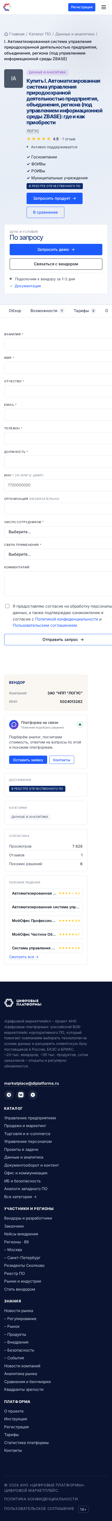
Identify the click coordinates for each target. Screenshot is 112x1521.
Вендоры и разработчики (28, 1218)
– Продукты (15, 1334)
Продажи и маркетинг (25, 1125)
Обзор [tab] (15, 310)
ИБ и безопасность (22, 1180)
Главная (16, 34)
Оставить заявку (28, 760)
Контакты (61, 760)
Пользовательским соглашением (45, 625)
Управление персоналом (28, 1141)
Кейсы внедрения (21, 1233)
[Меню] (103, 7)
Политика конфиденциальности (41, 1499)
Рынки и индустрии (22, 1281)
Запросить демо (56, 249)
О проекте (14, 1411)
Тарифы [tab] (84, 310)
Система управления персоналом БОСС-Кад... (34, 948)
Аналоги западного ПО (25, 1188)
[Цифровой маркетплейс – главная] (7, 7)
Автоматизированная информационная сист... (34, 893)
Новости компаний (22, 1365)
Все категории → (20, 1196)
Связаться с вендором (56, 263)
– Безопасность (19, 1350)
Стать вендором (19, 1289)
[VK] (21, 1094)
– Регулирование (20, 1318)
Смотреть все (24, 956)
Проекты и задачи (21, 1149)
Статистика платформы (26, 1442)
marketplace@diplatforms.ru (31, 1083)
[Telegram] (9, 1094)
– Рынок (12, 1326)
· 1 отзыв (67, 139)
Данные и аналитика (74, 34)
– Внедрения (16, 1342)
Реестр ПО (14, 1273)
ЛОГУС (33, 131)
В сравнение (45, 212)
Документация (28, 286)
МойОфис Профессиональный (34, 920)
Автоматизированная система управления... (46, 907)
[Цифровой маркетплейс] (56, 1002)
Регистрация (81, 7)
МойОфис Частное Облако (34, 934)
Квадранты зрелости (23, 1389)
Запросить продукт (54, 198)
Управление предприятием (30, 1117)
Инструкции (15, 1418)
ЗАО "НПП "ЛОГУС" (65, 693)
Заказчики (14, 1226)
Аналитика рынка (20, 1373)
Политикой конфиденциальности (66, 619)
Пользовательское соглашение (39, 1508)
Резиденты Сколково (24, 1265)
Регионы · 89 (16, 1241)
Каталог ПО (40, 34)
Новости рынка (18, 1310)
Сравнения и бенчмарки (27, 1381)
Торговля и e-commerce (27, 1133)
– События (14, 1357)
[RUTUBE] (33, 1094)
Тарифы (11, 1434)
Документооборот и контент (31, 1165)
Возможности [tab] (46, 310)
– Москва (13, 1249)
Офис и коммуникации (25, 1172)
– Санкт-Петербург (22, 1257)
